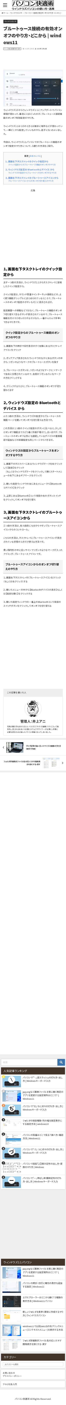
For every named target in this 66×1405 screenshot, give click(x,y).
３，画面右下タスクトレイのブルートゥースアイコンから (32, 177)
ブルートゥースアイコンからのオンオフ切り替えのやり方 (30, 180)
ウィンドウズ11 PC (10, 21)
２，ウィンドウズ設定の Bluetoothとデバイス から (29, 169)
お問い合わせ (9, 1373)
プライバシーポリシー (12, 1376)
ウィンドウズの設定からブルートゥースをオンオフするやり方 (32, 172)
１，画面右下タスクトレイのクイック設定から (26, 161)
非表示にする (35, 156)
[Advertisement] (33, 59)
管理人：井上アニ (33, 721)
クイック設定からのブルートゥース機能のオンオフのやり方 (32, 164)
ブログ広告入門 (10, 1384)
